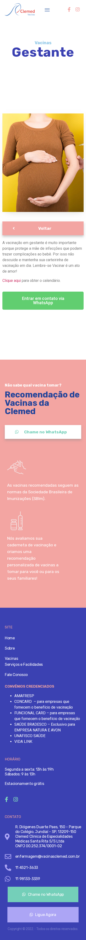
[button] (47, 9)
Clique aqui (11, 280)
